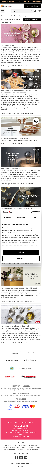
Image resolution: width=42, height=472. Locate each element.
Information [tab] (21, 217)
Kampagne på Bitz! (8, 45)
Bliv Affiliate (14, 447)
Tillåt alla (21, 252)
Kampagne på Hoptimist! (10, 169)
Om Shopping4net (10, 449)
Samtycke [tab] (7, 217)
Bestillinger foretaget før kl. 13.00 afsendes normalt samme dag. (21, 395)
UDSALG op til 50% (7, 2)
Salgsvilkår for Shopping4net (28, 449)
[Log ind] (35, 11)
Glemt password (32, 445)
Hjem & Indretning (16, 16)
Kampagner (26, 16)
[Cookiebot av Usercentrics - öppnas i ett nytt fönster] (31, 212)
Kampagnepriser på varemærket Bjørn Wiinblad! (19, 288)
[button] (39, 11)
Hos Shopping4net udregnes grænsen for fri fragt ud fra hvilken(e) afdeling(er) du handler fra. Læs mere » (21, 388)
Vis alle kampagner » (32, 20)
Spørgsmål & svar (19, 445)
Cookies (23, 447)
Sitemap (29, 464)
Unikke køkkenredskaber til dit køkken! (15, 138)
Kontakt (6, 447)
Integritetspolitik (34, 447)
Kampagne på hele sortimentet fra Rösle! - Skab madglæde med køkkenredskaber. (19, 92)
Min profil (8, 445)
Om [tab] (34, 217)
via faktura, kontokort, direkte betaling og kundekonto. (21, 400)
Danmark (20, 467)
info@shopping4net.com (21, 436)
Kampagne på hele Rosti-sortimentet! (15, 326)
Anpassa (20, 258)
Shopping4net (5, 16)
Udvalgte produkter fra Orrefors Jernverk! (16, 209)
